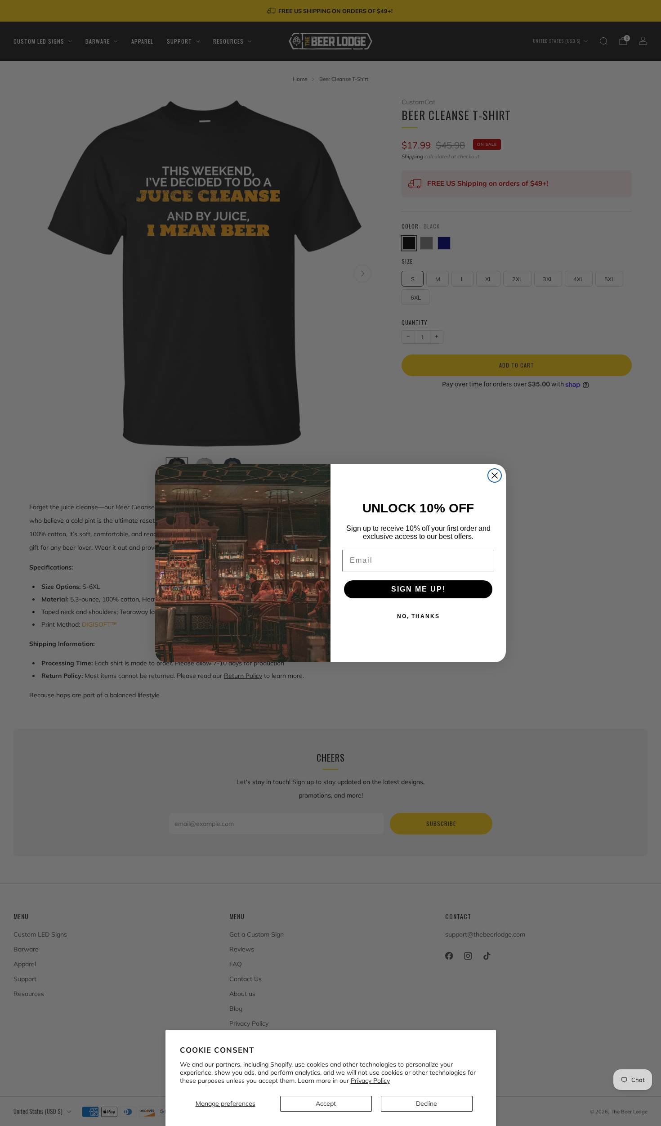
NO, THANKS (418, 616)
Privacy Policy (370, 1081)
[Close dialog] (494, 475)
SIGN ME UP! (418, 589)
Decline (426, 1103)
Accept (326, 1103)
